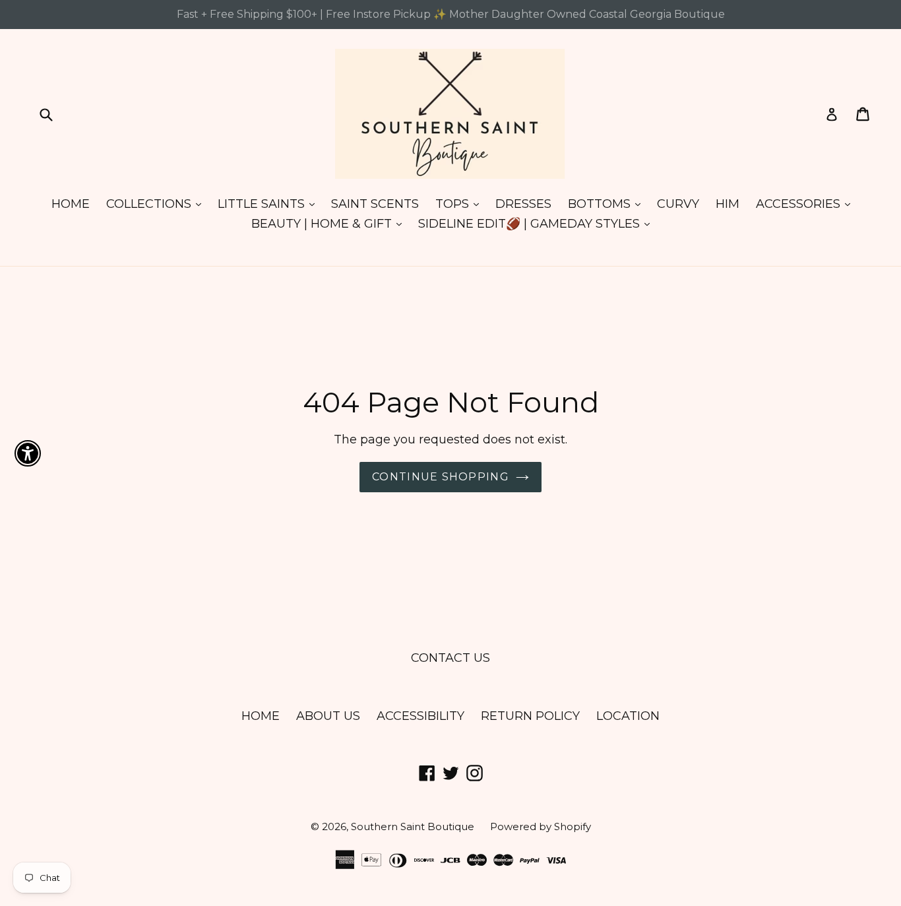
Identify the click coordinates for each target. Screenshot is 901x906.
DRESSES (523, 204)
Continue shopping (440, 476)
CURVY (678, 204)
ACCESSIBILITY (420, 716)
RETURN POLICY (530, 716)
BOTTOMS (607, 203)
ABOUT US (328, 716)
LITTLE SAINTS (269, 203)
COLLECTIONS (157, 203)
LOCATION (628, 716)
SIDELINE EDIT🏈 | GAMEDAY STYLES (537, 223)
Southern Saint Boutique (414, 826)
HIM (727, 204)
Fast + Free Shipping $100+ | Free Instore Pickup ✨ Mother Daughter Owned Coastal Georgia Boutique (451, 14)
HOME (70, 204)
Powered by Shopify (540, 826)
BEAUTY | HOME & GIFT (329, 223)
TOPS (460, 203)
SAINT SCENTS (375, 204)
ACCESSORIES (806, 203)
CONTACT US (450, 658)
